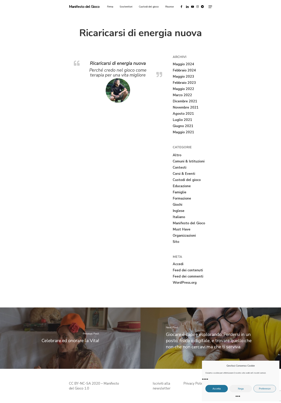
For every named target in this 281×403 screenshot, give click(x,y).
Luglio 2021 (182, 120)
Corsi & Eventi (184, 173)
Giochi (177, 204)
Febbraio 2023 (184, 82)
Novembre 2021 (186, 107)
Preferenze (265, 388)
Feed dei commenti (188, 276)
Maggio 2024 (183, 64)
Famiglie (179, 192)
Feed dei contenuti (188, 270)
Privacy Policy (194, 383)
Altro (177, 155)
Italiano (179, 217)
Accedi (178, 264)
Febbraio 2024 (184, 70)
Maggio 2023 (183, 76)
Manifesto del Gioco (84, 6)
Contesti (179, 167)
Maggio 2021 (183, 132)
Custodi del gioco (187, 180)
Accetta (217, 388)
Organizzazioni (184, 235)
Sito (176, 241)
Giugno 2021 (183, 126)
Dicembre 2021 (185, 101)
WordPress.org (185, 282)
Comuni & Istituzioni (189, 161)
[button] (210, 6)
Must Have (181, 229)
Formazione (182, 198)
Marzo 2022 (182, 95)
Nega (241, 388)
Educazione (182, 186)
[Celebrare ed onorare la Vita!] (70, 338)
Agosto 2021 (183, 113)
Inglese (178, 210)
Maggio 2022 (183, 89)
